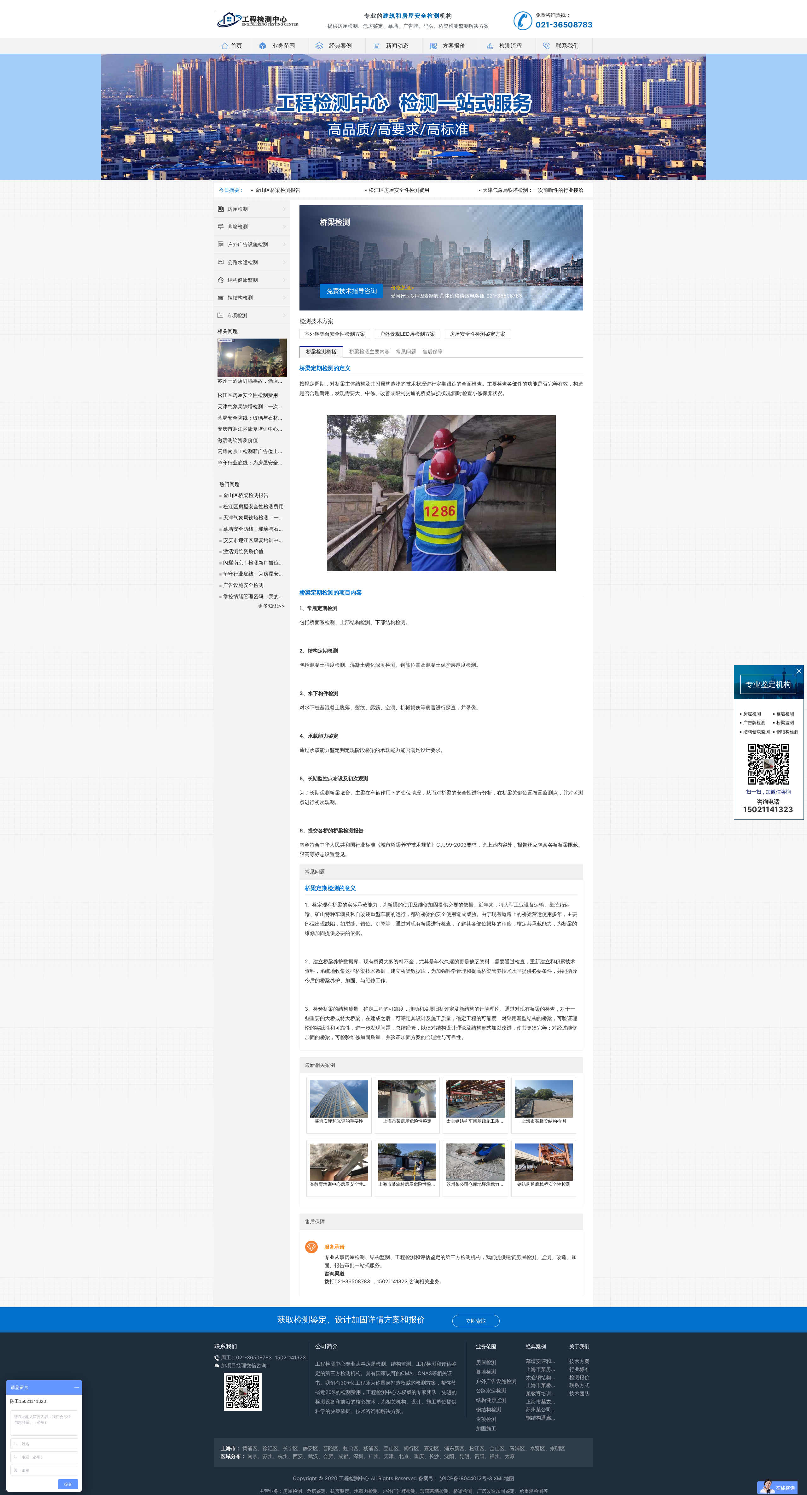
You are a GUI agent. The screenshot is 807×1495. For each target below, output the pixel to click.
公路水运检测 (491, 1390)
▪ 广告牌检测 (752, 722)
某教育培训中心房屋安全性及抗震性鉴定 (543, 1393)
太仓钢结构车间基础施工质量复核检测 (543, 1377)
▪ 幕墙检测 (783, 713)
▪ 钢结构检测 (785, 731)
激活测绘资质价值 (238, 440)
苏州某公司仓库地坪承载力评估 (543, 1409)
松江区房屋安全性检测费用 (399, 190)
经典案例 (340, 45)
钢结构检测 (488, 1409)
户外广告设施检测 (496, 1381)
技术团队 (579, 1393)
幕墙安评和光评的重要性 (543, 1361)
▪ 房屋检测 (750, 713)
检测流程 (510, 45)
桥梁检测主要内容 (369, 351)
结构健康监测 (491, 1400)
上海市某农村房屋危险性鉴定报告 (543, 1401)
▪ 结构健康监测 (755, 731)
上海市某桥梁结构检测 (543, 1385)
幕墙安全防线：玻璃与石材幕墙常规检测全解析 (270, 418)
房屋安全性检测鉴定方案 (477, 334)
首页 (236, 45)
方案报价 (454, 45)
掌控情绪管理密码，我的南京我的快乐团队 (271, 596)
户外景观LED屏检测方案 (407, 334)
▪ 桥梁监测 (783, 722)
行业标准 (579, 1369)
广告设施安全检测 (243, 585)
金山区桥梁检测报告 (277, 190)
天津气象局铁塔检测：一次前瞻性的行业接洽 (533, 190)
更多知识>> (271, 606)
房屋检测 (486, 1362)
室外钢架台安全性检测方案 (335, 334)
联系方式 (579, 1385)
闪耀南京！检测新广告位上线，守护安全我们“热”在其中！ (282, 451)
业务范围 (283, 45)
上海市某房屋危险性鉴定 (543, 1369)
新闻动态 (397, 45)
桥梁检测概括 (321, 351)
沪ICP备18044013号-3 (466, 1478)
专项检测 (486, 1419)
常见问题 (406, 351)
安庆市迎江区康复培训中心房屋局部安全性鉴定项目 (276, 429)
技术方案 (579, 1361)
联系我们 (567, 45)
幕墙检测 (486, 1371)
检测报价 (579, 1377)
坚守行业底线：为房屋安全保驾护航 (258, 462)
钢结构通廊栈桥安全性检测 (543, 1418)
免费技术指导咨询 (352, 291)
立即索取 (476, 1321)
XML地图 (504, 1478)
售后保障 (432, 351)
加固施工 (486, 1428)
